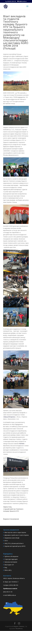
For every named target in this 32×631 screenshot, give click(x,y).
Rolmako (21, 443)
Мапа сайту (7, 570)
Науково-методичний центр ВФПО (14, 546)
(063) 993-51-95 (7, 592)
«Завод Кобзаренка (9, 417)
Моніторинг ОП (9, 565)
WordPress (19, 628)
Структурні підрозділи (11, 559)
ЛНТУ (6, 540)
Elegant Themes (19, 626)
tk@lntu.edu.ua (11, 595)
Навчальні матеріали (10, 562)
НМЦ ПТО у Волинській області (14, 543)
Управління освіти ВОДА (11, 538)
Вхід (5, 567)
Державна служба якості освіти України (16, 535)
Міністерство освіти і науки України (15, 532)
